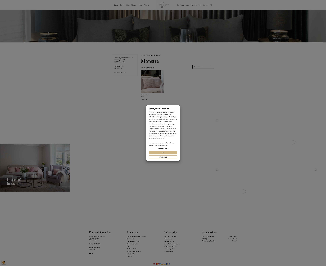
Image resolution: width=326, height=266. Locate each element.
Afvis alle (163, 157)
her (167, 145)
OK (163, 153)
